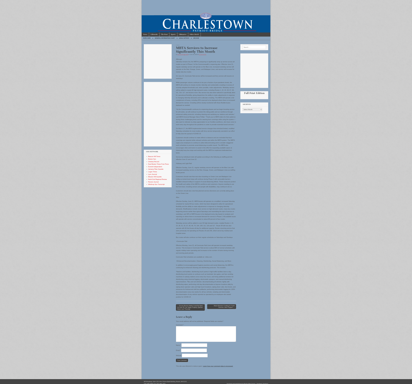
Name (178, 345)
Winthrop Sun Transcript (156, 184)
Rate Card (147, 38)
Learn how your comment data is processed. (218, 366)
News (145, 34)
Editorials (154, 34)
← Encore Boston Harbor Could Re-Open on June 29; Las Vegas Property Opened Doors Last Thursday (190, 307)
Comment (180, 325)
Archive (196, 38)
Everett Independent (155, 166)
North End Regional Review (157, 179)
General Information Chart (165, 38)
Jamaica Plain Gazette (155, 169)
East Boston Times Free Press (158, 164)
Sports (173, 34)
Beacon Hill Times (154, 156)
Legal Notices (184, 38)
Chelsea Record (153, 161)
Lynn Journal (152, 174)
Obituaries (182, 34)
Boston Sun (152, 159)
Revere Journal (153, 182)
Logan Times (152, 172)
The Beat (164, 34)
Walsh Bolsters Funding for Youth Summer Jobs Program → (224, 306)
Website (178, 355)
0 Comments (202, 54)
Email (178, 350)
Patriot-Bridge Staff (183, 54)
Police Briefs (194, 34)
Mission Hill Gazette (155, 177)
